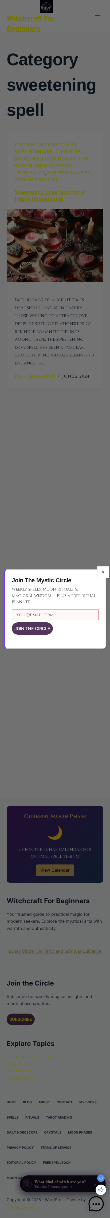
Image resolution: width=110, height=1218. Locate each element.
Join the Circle (32, 628)
